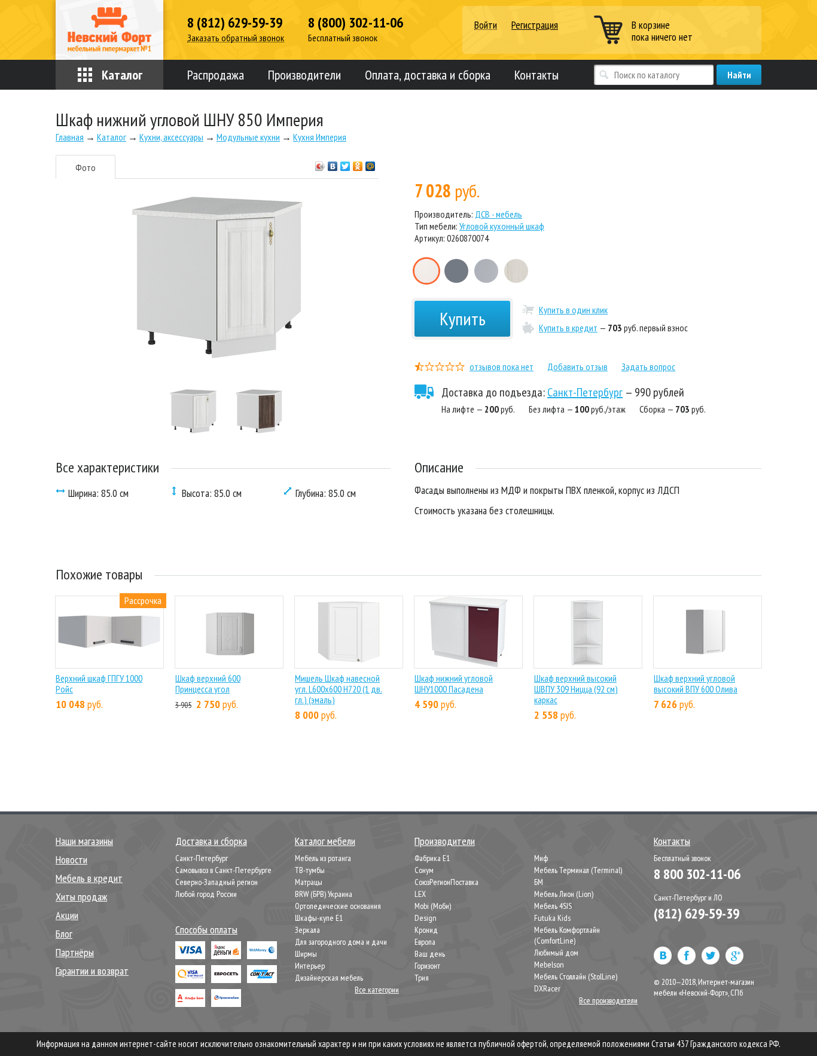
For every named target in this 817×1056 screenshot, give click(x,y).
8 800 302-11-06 (697, 874)
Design (425, 917)
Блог (64, 934)
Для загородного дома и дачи (341, 941)
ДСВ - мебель (498, 214)
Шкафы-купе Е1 (319, 917)
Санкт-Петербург (585, 392)
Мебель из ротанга (323, 858)
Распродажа (215, 74)
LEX (420, 894)
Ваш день (429, 953)
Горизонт (427, 965)
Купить (463, 318)
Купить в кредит (568, 328)
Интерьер (310, 965)
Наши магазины (84, 841)
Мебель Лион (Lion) (563, 894)
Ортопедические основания (338, 906)
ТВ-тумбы (310, 870)
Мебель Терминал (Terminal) (578, 870)
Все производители (608, 1000)
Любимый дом (556, 952)
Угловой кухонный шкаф (501, 226)
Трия (421, 977)
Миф (541, 858)
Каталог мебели (325, 841)
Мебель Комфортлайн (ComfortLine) (567, 935)
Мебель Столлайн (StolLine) (575, 976)
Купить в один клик (573, 310)
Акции (67, 915)
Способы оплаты (206, 929)
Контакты (536, 74)
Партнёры (75, 952)
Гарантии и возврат (92, 971)
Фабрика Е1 (432, 858)
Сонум (424, 870)
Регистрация (534, 25)
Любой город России (206, 894)
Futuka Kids (552, 917)
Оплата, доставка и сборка (427, 74)
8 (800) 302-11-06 (355, 23)
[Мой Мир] (370, 163)
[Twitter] (345, 163)
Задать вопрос (648, 366)
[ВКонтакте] (333, 163)
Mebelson (549, 964)
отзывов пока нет (502, 366)
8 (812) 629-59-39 (234, 23)
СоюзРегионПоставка (446, 882)
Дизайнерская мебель (329, 977)
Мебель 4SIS (553, 906)
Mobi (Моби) (432, 906)
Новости (71, 859)
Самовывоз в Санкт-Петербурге (223, 870)
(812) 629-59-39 (696, 913)
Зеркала (307, 929)
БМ (538, 882)
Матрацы (308, 882)
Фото (85, 167)
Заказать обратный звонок (235, 37)
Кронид (426, 929)
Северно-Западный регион (216, 882)
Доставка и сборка (211, 841)
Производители (304, 74)
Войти (485, 25)
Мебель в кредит (89, 878)
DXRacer (547, 988)
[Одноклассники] (358, 163)
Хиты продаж (81, 897)
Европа (424, 941)
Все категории (377, 989)
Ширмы (306, 953)
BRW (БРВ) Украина (323, 894)
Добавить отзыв (577, 366)
